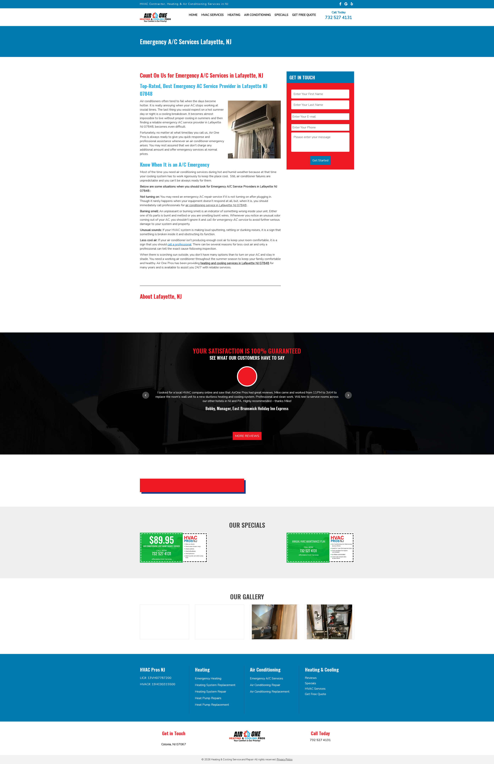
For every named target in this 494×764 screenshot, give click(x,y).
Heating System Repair (210, 691)
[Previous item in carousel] (145, 395)
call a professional (179, 244)
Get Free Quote (315, 694)
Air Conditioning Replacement (269, 691)
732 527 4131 (338, 17)
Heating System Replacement (215, 685)
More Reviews (247, 436)
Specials (281, 15)
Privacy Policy (285, 759)
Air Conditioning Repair (265, 685)
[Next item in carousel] (348, 395)
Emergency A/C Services (266, 678)
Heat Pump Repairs (208, 698)
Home (193, 15)
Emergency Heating (208, 678)
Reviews (311, 678)
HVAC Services (212, 15)
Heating (234, 15)
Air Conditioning (257, 15)
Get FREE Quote (304, 15)
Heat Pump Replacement (212, 705)
